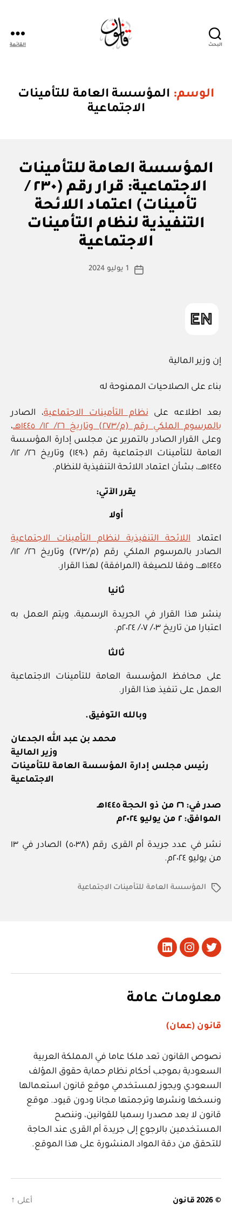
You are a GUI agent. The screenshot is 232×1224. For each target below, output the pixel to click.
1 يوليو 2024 (108, 269)
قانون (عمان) (193, 1026)
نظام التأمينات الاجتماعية (96, 413)
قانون (184, 1201)
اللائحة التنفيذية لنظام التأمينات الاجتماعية (100, 539)
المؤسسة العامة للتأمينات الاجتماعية (142, 888)
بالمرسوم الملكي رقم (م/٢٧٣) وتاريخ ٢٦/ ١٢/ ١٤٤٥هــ (117, 427)
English (202, 319)
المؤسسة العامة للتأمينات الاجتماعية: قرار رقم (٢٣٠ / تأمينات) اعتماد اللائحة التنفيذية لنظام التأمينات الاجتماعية (116, 207)
